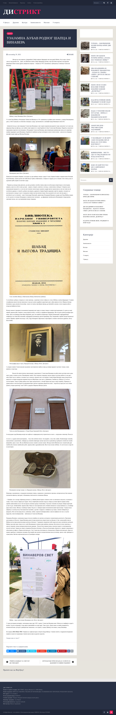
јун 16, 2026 (94, 158)
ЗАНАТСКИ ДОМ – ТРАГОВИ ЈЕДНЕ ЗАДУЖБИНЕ (97, 127)
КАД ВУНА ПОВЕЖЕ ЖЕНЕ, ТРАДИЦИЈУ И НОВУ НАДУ (101, 101)
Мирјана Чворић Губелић (106, 49)
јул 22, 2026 (94, 62)
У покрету (56, 22)
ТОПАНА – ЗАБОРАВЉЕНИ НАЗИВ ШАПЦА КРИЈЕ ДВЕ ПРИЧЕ (101, 45)
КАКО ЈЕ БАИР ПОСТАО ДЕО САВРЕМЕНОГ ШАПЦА (99, 167)
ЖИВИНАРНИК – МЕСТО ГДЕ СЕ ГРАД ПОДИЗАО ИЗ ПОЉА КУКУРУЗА (100, 154)
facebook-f (107, 2)
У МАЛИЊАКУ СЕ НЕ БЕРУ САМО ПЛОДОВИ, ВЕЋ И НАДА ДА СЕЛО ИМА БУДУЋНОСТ (101, 141)
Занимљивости (35, 22)
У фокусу (6, 22)
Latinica (29, 3)
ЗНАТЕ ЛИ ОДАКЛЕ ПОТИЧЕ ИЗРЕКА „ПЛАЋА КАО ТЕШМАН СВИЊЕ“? (100, 58)
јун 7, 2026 (94, 171)
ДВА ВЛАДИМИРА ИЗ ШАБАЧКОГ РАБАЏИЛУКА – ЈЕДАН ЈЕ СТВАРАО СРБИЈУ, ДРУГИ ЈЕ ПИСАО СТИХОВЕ (100, 72)
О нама (5, 3)
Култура (24, 22)
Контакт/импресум (13, 3)
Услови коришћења (37, 3)
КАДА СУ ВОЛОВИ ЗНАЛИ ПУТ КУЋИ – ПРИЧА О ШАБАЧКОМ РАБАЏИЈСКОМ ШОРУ (100, 114)
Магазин (47, 22)
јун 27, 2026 (94, 131)
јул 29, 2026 (94, 49)
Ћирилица (22, 3)
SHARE (71, 54)
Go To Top (111, 712)
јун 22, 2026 (94, 146)
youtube (111, 2)
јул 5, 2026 (94, 104)
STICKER (47, 712)
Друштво (16, 22)
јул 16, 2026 (94, 78)
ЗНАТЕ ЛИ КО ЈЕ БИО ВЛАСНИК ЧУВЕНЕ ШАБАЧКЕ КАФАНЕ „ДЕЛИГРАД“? (98, 88)
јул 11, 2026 (94, 93)
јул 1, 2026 (94, 119)
